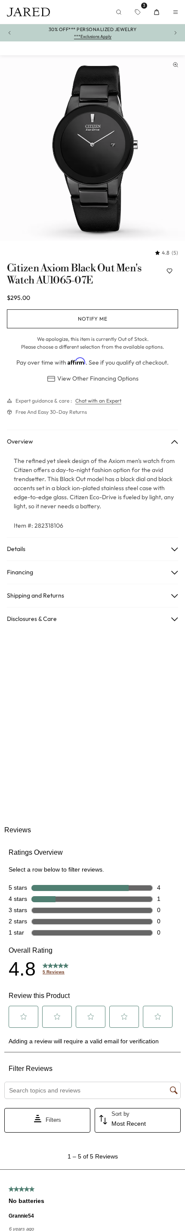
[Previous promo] (9, 32)
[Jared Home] (28, 12)
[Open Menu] (175, 12)
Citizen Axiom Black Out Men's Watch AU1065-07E (74, 274)
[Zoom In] (175, 64)
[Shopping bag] (156, 12)
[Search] (118, 12)
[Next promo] (175, 32)
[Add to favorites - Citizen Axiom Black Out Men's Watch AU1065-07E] (169, 271)
